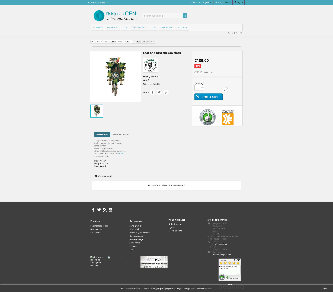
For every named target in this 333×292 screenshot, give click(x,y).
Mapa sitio (239, 33)
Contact (230, 33)
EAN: (145, 80)
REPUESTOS (182, 27)
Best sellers (95, 232)
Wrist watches (167, 27)
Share (152, 92)
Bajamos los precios (99, 226)
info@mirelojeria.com (222, 254)
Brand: (146, 76)
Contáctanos (134, 242)
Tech (125, 27)
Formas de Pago (136, 239)
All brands (98, 27)
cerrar (325, 288)
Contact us (196, 2)
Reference (147, 84)
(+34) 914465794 (220, 244)
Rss (104, 209)
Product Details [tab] (121, 134)
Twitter (99, 209)
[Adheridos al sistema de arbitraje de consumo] (97, 261)
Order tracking (174, 224)
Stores (132, 249)
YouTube (110, 209)
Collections (112, 27)
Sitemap (133, 246)
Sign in (171, 227)
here (121, 153)
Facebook (93, 209)
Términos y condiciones (139, 232)
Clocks (153, 27)
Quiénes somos (136, 236)
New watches (96, 229)
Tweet (159, 92)
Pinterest (166, 92)
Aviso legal (134, 229)
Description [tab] (102, 134)
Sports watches (138, 27)
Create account (175, 231)
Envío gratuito (135, 226)
